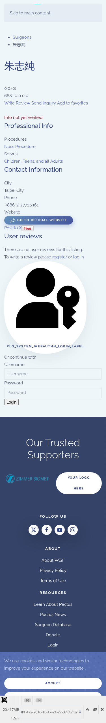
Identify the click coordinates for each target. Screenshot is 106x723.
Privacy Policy (53, 570)
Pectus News (53, 614)
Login (11, 402)
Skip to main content (30, 13)
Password (13, 383)
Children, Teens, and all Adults (33, 161)
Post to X (12, 227)
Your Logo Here (79, 483)
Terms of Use (53, 580)
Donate (53, 634)
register (59, 257)
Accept (53, 683)
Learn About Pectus (53, 604)
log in (78, 257)
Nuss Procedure (20, 146)
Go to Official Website (41, 220)
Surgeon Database (53, 624)
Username (14, 364)
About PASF (53, 560)
